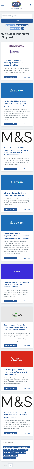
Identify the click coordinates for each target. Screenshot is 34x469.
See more (27, 77)
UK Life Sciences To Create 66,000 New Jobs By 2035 (15, 194)
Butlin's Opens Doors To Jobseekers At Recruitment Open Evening (15, 372)
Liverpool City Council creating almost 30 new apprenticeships (14, 62)
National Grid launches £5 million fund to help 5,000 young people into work (15, 103)
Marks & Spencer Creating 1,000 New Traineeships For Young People (15, 414)
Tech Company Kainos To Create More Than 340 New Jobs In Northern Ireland (15, 327)
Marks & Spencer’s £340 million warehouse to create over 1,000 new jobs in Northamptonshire (16, 151)
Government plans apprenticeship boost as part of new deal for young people (16, 235)
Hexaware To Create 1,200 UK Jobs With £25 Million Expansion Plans (16, 284)
